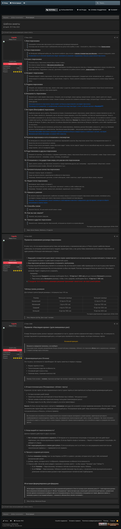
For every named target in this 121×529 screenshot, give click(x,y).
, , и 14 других (40, 230)
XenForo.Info (15, 524)
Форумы (52, 10)
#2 (117, 236)
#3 (117, 324)
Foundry (114, 10)
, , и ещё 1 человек (40, 317)
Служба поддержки (98, 10)
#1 (117, 37)
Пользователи (67, 10)
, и (36, 501)
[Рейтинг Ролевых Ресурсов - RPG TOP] (103, 525)
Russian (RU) (20, 520)
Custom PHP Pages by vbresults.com (12, 525)
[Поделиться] (115, 37)
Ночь (6, 520)
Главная (112, 520)
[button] (56, 9)
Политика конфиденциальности (92, 520)
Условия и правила (74, 520)
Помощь (105, 520)
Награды (82, 10)
